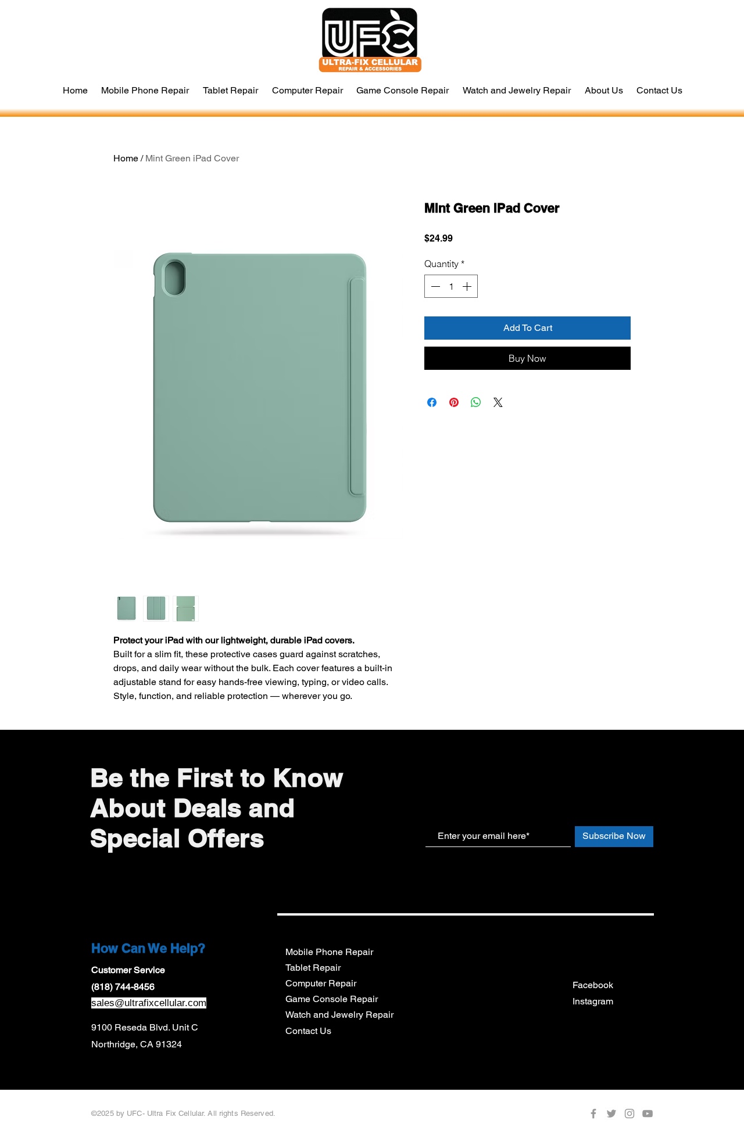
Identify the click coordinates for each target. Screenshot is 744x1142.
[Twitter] (611, 1113)
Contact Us (308, 1030)
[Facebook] (593, 1113)
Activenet (431, 1115)
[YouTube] (647, 1113)
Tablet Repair (313, 967)
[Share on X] (498, 402)
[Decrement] (434, 286)
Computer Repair (320, 983)
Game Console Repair (331, 998)
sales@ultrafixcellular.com (148, 1002)
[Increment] (468, 286)
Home (125, 158)
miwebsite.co (438, 1129)
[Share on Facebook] (432, 402)
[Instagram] (629, 1113)
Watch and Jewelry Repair (339, 1014)
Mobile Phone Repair (329, 951)
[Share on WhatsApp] (476, 402)
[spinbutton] (451, 286)
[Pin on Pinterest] (454, 402)
